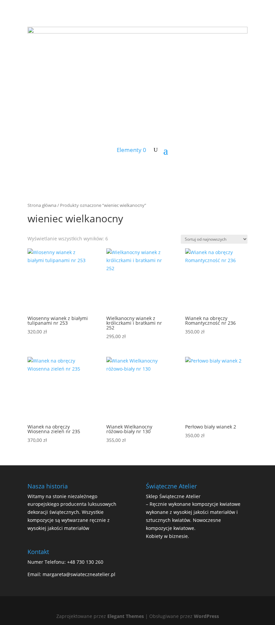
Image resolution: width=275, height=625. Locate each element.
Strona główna (42, 205)
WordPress (206, 616)
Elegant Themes (125, 616)
